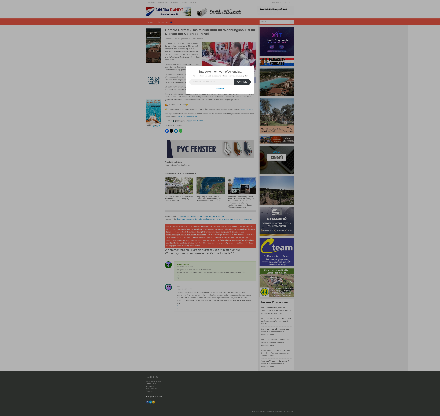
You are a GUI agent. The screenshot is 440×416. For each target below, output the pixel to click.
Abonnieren (242, 82)
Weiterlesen (220, 89)
